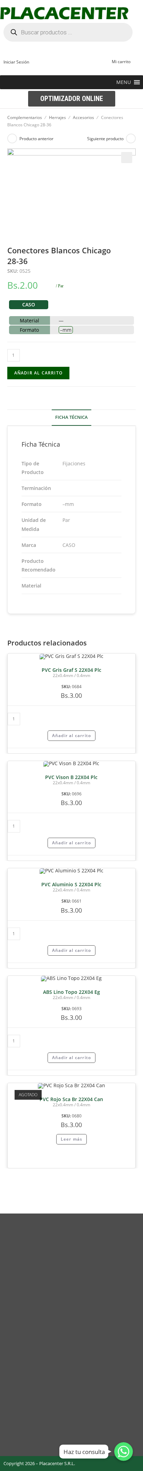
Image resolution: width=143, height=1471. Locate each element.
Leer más (72, 1139)
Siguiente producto (105, 139)
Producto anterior (36, 139)
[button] (123, 82)
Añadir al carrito (38, 373)
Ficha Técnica (71, 417)
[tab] (71, 417)
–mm (66, 330)
